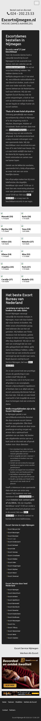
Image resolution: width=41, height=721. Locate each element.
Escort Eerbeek (13, 545)
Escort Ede (11, 548)
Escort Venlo (12, 634)
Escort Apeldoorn (14, 600)
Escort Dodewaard (14, 542)
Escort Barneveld (13, 603)
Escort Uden (12, 562)
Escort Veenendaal (14, 631)
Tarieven (11, 702)
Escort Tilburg (12, 627)
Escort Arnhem (13, 596)
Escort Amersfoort (14, 593)
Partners (12, 710)
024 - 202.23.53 (22, 13)
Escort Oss (11, 624)
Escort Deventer (13, 610)
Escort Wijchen (13, 569)
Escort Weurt (12, 573)
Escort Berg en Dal (14, 529)
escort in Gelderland (17, 130)
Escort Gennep (13, 552)
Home (4, 702)
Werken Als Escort (29, 653)
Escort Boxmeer (13, 536)
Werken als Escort (30, 702)
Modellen (18, 702)
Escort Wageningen (14, 566)
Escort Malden (12, 559)
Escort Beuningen (13, 532)
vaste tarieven (25, 497)
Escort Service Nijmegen (26, 648)
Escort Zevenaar (13, 576)
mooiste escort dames (15, 67)
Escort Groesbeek (14, 555)
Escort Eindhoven (13, 617)
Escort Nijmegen (13, 589)
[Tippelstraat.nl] (20, 693)
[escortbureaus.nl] (20, 673)
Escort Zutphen (13, 638)
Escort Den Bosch (13, 607)
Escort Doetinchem (14, 614)
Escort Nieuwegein (14, 620)
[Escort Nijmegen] (19, 21)
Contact (5, 710)
